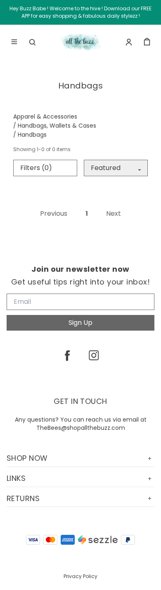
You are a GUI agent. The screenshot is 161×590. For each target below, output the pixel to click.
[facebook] (67, 355)
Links (16, 478)
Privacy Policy (80, 576)
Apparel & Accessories (45, 116)
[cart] (147, 42)
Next (113, 213)
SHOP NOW (27, 458)
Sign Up (80, 322)
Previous (53, 213)
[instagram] (94, 355)
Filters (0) (36, 168)
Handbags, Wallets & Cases (57, 125)
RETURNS (23, 498)
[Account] (128, 42)
